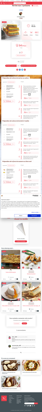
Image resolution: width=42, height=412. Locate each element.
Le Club (2, 0)
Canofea (24, 0)
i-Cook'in (7, 0)
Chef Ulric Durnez (31, 270)
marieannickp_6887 (16, 345)
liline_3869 (14, 337)
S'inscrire (24, 323)
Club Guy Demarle (11, 398)
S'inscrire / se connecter (15, 410)
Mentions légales (19, 399)
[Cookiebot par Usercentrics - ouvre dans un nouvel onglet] (33, 196)
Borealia (29, 0)
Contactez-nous (19, 397)
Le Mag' (10, 399)
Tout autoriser (34, 215)
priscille (11, 270)
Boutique (18, 0)
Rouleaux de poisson (31, 273)
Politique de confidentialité (19, 401)
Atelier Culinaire (34, 0)
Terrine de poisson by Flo (11, 272)
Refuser (20, 215)
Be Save (13, 0)
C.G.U (17, 398)
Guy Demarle (11, 397)
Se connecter (16, 323)
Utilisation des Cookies (19, 403)
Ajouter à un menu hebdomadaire (29, 65)
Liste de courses (11, 124)
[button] (1, 3)
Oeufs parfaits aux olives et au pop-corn (10, 305)
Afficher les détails (35, 212)
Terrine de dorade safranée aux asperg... (31, 305)
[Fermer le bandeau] (40, 195)
